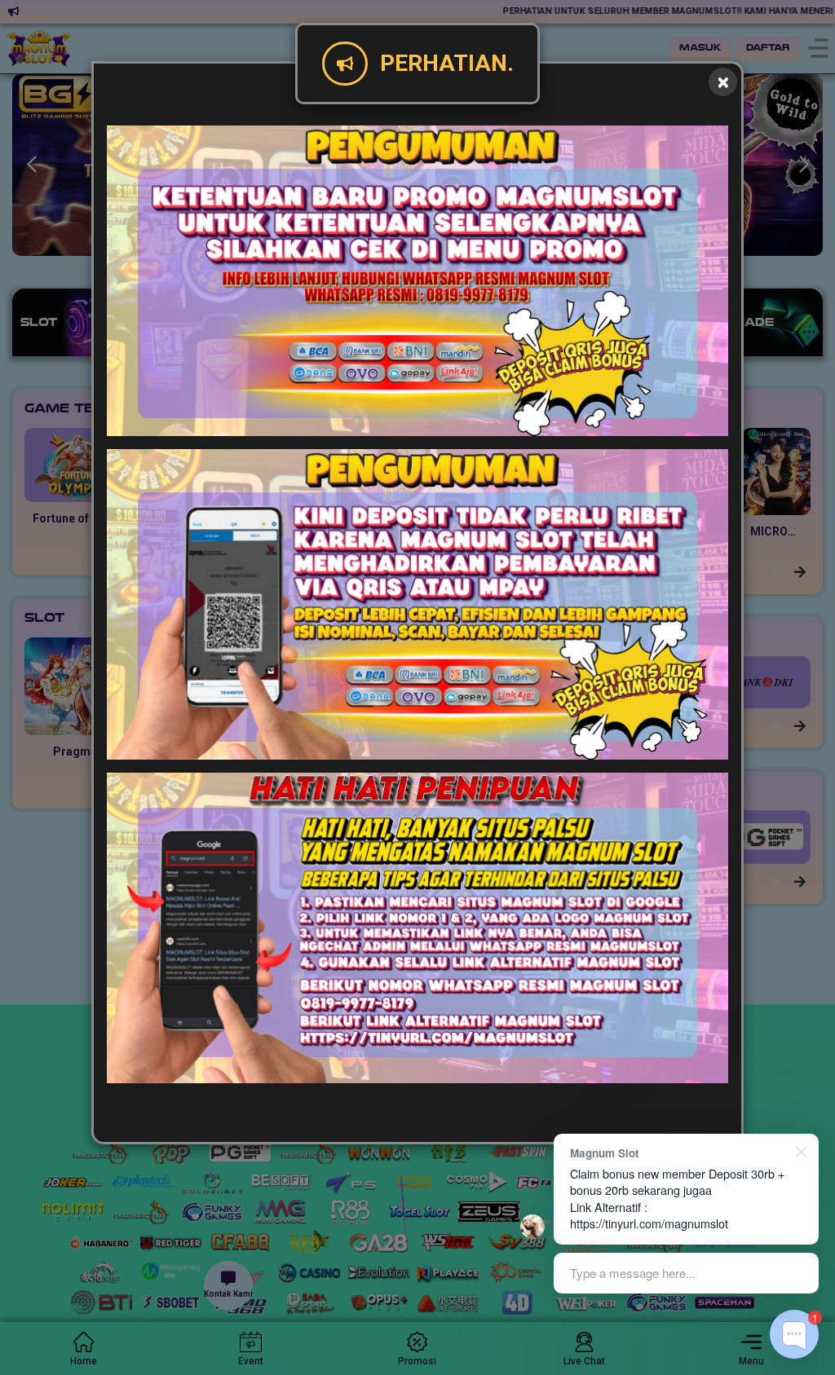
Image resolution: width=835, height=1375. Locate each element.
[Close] (723, 82)
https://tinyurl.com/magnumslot (649, 1223)
